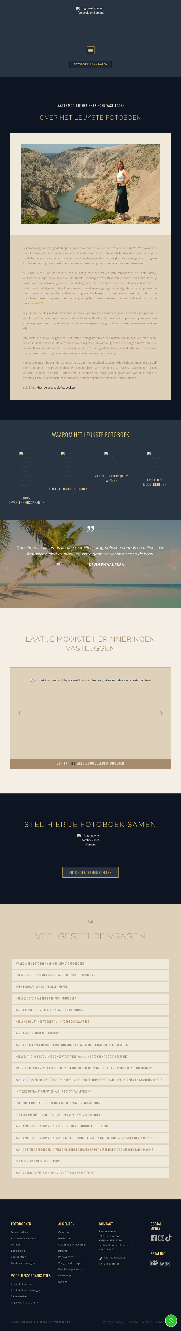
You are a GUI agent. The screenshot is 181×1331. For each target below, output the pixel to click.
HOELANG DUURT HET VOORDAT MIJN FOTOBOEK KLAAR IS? (52, 1021)
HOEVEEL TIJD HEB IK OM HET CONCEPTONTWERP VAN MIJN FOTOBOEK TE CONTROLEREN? (72, 1056)
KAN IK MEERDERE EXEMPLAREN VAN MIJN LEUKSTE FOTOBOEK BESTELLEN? (62, 1126)
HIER (72, 763)
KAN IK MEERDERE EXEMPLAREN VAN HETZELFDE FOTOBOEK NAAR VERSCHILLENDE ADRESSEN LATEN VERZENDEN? (86, 1138)
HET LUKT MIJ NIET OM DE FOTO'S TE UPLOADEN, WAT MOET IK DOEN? (59, 1115)
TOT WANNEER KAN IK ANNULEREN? (38, 1161)
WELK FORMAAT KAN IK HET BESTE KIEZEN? (42, 987)
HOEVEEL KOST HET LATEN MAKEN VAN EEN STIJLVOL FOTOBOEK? (55, 975)
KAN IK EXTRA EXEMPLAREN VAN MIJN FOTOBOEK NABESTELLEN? (56, 1173)
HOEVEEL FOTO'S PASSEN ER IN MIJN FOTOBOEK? (46, 998)
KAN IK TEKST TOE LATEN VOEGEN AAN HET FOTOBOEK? (49, 1010)
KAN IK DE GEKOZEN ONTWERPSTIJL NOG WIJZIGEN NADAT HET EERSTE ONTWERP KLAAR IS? (73, 1045)
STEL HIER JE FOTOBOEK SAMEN (90, 824)
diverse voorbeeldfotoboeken (56, 388)
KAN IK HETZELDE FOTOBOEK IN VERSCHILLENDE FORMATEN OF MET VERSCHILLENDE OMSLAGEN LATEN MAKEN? (84, 1149)
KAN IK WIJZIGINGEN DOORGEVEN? (37, 1033)
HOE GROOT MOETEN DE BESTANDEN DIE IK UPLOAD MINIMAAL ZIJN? (58, 1103)
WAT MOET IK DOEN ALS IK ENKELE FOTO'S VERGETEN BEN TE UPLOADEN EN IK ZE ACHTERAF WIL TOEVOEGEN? (84, 1068)
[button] (90, 50)
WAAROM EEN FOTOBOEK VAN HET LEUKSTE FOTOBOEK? (50, 963)
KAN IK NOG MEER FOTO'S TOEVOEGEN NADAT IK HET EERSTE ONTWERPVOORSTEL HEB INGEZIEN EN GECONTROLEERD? (89, 1080)
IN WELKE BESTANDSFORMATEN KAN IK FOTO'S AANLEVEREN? (53, 1091)
